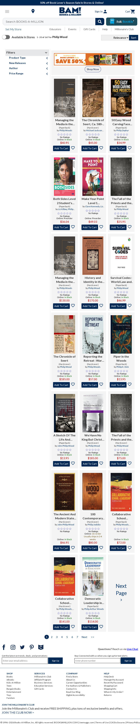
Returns (108, 695)
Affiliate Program (42, 679)
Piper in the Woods (121, 358)
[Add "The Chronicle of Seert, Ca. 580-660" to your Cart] (92, 148)
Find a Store (72, 676)
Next (84, 636)
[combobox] (56, 21)
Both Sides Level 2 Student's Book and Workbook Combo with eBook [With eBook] (64, 201)
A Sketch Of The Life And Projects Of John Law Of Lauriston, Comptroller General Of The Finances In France (64, 437)
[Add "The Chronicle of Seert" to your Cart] (64, 385)
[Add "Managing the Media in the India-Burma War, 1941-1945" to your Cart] (64, 148)
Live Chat (132, 649)
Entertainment (14, 692)
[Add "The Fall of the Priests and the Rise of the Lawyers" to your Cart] (121, 227)
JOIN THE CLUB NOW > (18, 712)
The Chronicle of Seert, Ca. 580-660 (93, 122)
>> (92, 636)
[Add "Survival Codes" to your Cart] (121, 306)
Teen (9, 685)
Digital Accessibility (75, 695)
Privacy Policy (133, 722)
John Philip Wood (65, 445)
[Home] (70, 11)
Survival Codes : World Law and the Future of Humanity (121, 280)
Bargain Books (14, 688)
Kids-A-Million (14, 682)
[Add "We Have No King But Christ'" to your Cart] (92, 464)
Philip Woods (65, 130)
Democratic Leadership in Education (93, 601)
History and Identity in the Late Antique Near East (92, 280)
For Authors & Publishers (78, 685)
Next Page (121, 592)
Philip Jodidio (94, 524)
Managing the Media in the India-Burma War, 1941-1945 (64, 122)
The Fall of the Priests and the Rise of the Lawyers (121, 201)
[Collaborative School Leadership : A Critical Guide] (121, 492)
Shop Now (93, 69)
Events (72, 29)
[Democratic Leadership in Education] (92, 576)
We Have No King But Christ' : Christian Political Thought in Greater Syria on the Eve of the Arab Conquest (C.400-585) (93, 437)
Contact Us (71, 688)
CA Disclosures (117, 722)
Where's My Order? (113, 692)
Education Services (43, 685)
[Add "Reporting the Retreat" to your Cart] (92, 385)
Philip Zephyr (122, 130)
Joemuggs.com (86, 722)
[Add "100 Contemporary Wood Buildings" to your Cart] (92, 548)
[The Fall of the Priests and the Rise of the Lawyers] (121, 177)
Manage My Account (114, 679)
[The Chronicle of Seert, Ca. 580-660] (92, 98)
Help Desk (109, 676)
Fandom (11, 698)
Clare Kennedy (92, 206)
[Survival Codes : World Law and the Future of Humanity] (121, 256)
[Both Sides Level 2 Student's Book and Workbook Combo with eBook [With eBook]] (64, 177)
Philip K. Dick (122, 366)
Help (105, 29)
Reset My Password (113, 682)
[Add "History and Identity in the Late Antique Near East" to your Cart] (92, 306)
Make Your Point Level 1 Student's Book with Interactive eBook (93, 201)
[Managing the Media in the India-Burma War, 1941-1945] (64, 98)
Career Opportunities (76, 682)
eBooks (10, 679)
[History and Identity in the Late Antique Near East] (92, 256)
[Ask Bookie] (121, 22)
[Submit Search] (99, 21)
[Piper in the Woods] (121, 334)
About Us (70, 679)
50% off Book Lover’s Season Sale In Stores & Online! (72, 2)
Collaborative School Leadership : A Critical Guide (121, 516)
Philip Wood (122, 209)
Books (10, 676)
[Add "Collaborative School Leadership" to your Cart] (121, 548)
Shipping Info (110, 688)
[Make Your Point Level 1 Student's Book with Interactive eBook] (92, 177)
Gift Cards (89, 29)
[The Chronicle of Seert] (64, 334)
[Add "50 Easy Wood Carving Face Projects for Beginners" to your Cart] (121, 148)
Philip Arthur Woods (94, 609)
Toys (9, 695)
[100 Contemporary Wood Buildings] (92, 492)
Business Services (43, 682)
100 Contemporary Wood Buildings (93, 516)
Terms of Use (102, 722)
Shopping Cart (110, 685)
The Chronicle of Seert (64, 358)
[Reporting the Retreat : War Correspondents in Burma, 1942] (92, 334)
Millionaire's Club (124, 29)
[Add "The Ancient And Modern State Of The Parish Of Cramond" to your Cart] (64, 548)
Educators (55, 29)
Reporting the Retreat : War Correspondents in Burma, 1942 (92, 359)
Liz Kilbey (62, 209)
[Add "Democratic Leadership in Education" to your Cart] (92, 627)
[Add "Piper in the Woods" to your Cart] (121, 385)
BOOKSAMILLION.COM (66, 722)
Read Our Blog (73, 692)
